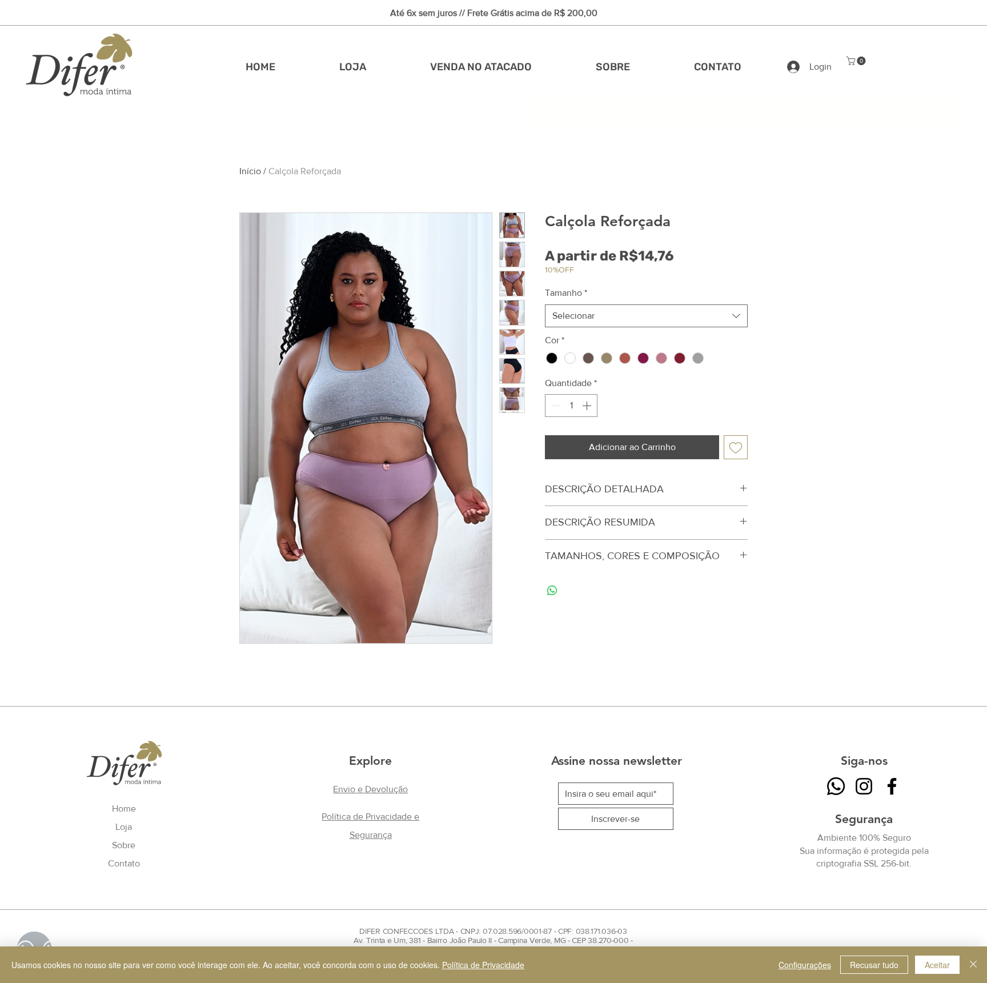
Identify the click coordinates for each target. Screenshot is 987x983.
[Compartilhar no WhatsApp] (552, 590)
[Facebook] (892, 786)
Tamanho (566, 293)
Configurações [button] (805, 964)
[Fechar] (973, 965)
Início (250, 171)
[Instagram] (864, 786)
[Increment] (588, 405)
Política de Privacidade (483, 964)
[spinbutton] (571, 405)
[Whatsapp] (836, 786)
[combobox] (646, 315)
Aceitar (937, 964)
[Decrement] (555, 405)
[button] (857, 61)
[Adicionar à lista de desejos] (736, 447)
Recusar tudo (874, 964)
